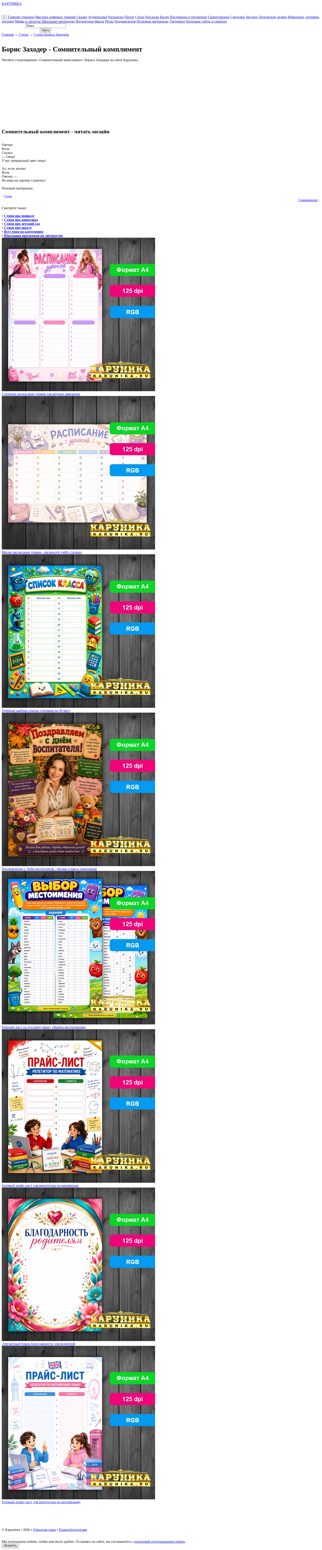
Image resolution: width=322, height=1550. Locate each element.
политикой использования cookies (159, 1541)
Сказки (81, 17)
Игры (109, 21)
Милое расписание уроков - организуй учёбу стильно (42, 552)
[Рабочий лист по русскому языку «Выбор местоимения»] (78, 1023)
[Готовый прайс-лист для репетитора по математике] (78, 1181)
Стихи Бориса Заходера (51, 34)
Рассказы (152, 17)
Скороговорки (218, 17)
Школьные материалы (58, 21)
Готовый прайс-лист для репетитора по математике (40, 1185)
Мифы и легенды (28, 21)
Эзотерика (177, 21)
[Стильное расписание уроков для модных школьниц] (78, 390)
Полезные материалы (152, 21)
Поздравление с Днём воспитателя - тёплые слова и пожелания (49, 869)
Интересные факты (90, 21)
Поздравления (125, 21)
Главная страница (21, 17)
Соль (8, 196)
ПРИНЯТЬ (10, 1546)
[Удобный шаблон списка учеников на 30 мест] (78, 706)
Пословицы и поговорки (188, 17)
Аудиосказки (97, 17)
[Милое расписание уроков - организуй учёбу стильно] (78, 548)
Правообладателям (73, 1530)
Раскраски (116, 17)
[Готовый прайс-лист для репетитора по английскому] (78, 1498)
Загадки (252, 17)
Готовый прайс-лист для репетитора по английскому (41, 1502)
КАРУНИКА (11, 3)
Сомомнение (308, 200)
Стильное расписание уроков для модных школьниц (41, 394)
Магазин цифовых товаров (55, 17)
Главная (8, 34)
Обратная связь (44, 1530)
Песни (129, 17)
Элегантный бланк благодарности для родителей (38, 1344)
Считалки (237, 17)
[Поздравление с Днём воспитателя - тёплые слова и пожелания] (78, 865)
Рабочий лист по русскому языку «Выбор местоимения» (44, 1027)
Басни (164, 17)
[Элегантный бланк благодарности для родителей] (78, 1340)
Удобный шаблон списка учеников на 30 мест (36, 710)
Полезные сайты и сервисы (206, 21)
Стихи (140, 17)
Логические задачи (272, 17)
